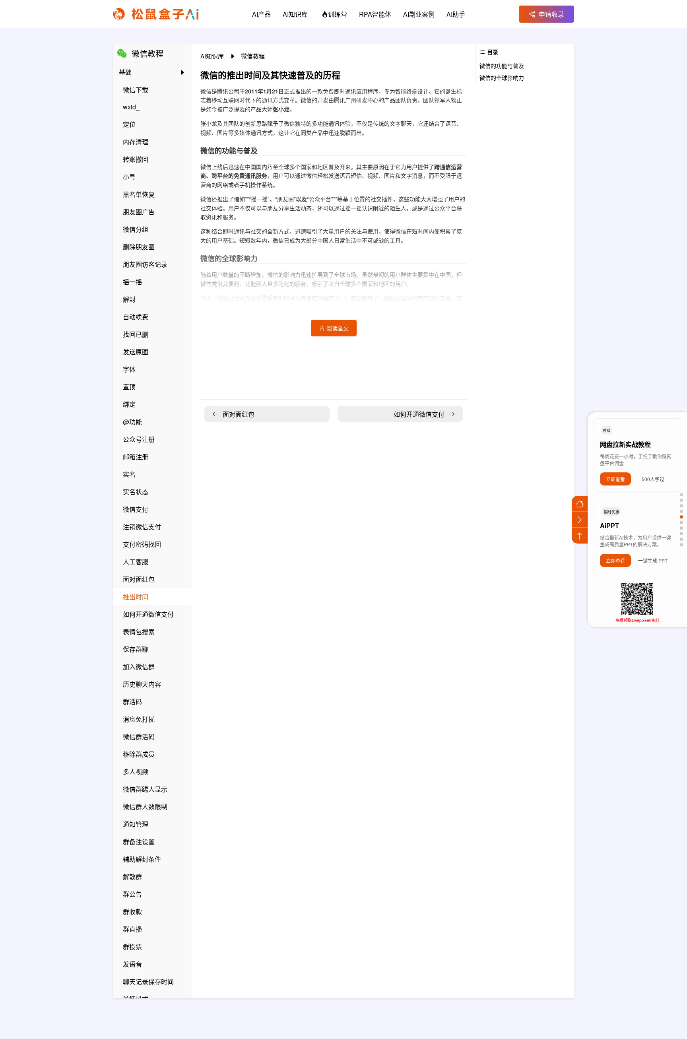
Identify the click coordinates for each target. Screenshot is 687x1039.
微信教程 (253, 56)
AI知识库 (212, 56)
